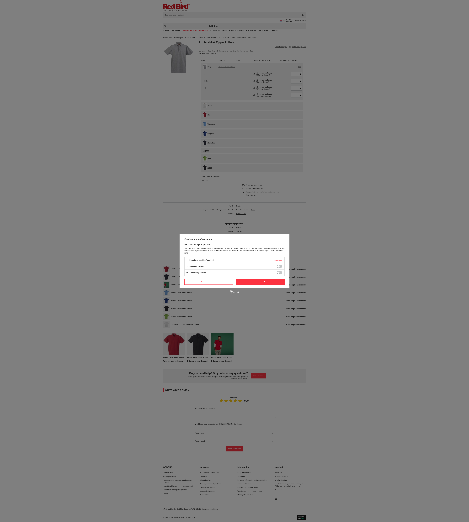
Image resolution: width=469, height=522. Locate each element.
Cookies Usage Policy (240, 248)
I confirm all (260, 282)
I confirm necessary (208, 282)
